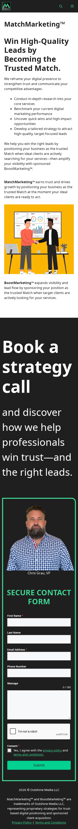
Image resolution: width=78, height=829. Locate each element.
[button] (61, 6)
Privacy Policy (22, 822)
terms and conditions (28, 754)
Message (12, 683)
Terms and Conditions (50, 822)
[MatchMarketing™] (6, 6)
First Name (15, 616)
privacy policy (52, 750)
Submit (39, 765)
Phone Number (16, 666)
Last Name (14, 632)
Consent (13, 746)
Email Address (17, 649)
